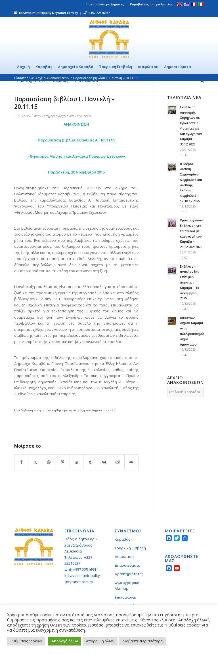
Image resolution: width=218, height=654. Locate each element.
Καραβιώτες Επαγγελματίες (151, 4)
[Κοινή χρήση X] (35, 462)
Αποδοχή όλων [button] (65, 641)
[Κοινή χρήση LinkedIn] (76, 462)
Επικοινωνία (125, 597)
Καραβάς (122, 539)
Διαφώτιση (124, 556)
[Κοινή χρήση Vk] (103, 462)
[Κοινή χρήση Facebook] (21, 462)
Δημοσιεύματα (127, 565)
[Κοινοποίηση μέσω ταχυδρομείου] (131, 462)
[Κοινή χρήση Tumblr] (90, 462)
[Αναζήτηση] (200, 81)
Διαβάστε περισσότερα (142, 641)
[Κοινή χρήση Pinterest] (62, 462)
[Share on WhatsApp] (49, 462)
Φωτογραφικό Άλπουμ (127, 585)
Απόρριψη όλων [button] (100, 641)
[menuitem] (105, 4)
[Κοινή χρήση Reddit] (117, 462)
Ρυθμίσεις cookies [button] (26, 641)
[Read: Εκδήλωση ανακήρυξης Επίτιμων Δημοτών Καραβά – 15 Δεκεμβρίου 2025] (172, 269)
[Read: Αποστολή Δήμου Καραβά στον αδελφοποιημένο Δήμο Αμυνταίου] (172, 321)
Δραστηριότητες (129, 573)
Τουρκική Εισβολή (130, 548)
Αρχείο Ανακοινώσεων (74, 116)
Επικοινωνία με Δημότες (105, 4)
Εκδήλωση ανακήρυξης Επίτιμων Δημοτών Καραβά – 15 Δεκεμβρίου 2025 (189, 282)
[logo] (109, 38)
